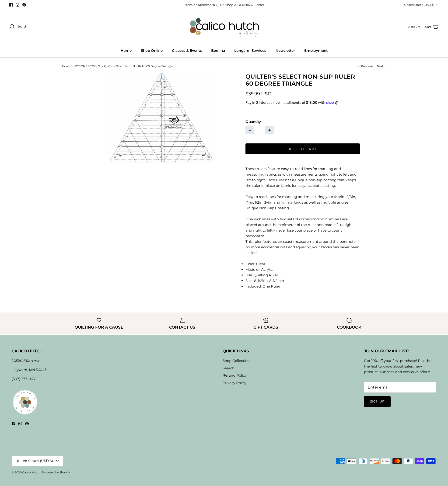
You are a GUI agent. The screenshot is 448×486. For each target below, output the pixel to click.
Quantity (253, 121)
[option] (161, 118)
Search (228, 368)
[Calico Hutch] (224, 26)
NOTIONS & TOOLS (87, 66)
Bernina (218, 50)
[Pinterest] (24, 5)
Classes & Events (187, 50)
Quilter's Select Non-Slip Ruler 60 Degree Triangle (138, 66)
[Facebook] (11, 5)
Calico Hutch (31, 472)
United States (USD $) (419, 5)
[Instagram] (17, 5)
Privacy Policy (234, 383)
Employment (316, 50)
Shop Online (152, 50)
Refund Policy (235, 375)
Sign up (377, 401)
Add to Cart (303, 149)
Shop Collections (237, 360)
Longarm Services (250, 50)
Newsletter (285, 50)
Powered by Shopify (56, 472)
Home (126, 50)
